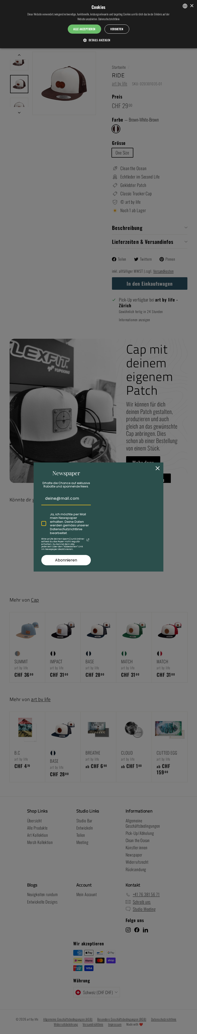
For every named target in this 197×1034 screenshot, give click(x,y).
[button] (99, 40)
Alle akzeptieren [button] (84, 29)
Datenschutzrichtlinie (109, 19)
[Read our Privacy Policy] (88, 540)
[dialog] (98, 24)
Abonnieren (66, 560)
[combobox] (185, 6)
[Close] (157, 468)
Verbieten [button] (116, 29)
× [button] (191, 6)
